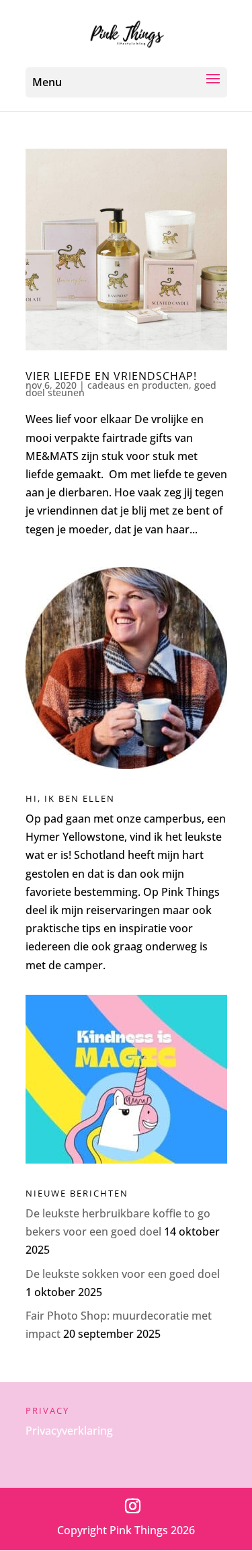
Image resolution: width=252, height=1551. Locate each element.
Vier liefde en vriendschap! (111, 376)
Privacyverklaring (69, 1430)
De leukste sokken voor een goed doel (123, 1273)
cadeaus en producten (138, 385)
